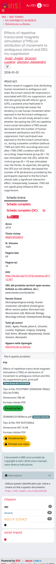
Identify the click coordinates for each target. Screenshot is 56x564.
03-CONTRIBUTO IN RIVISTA (20, 20)
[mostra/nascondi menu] (3, 10)
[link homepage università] (37, 5)
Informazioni (14, 475)
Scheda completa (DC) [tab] (22, 210)
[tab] (44, 210)
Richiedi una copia (18, 444)
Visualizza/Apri (13, 408)
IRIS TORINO (16, 17)
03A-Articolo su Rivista (17, 24)
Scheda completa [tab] (19, 204)
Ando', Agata (14, 58)
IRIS (4, 17)
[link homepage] (11, 5)
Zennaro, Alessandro (31, 62)
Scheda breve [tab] (16, 197)
